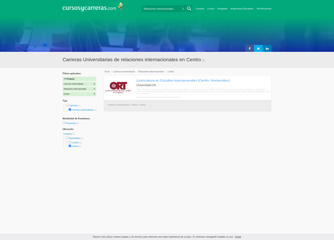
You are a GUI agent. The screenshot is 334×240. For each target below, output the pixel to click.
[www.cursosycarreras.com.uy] (93, 8)
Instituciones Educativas (242, 9)
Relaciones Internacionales (151, 71)
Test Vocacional (264, 9)
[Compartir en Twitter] (258, 48)
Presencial (71, 123)
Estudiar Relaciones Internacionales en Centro (158, 97)
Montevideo (74, 138)
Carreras (200, 9)
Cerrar (238, 236)
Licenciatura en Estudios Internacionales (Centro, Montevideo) (182, 80)
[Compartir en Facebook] (249, 48)
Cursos (210, 9)
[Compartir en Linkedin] (267, 48)
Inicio (107, 71)
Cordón (75, 142)
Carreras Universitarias (83, 110)
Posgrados (222, 9)
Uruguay (67, 134)
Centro (75, 146)
